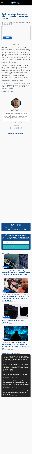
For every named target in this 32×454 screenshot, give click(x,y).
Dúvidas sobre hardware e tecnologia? (16, 228)
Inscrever (16, 247)
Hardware (6, 316)
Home (12, 6)
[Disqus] (16, 156)
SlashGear (10, 91)
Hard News (18, 6)
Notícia (5, 267)
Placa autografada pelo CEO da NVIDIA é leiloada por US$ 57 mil (14, 321)
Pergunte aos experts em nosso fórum (16, 229)
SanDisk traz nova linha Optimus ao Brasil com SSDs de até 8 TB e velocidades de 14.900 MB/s (15, 392)
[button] (2, 2)
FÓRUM (18, 225)
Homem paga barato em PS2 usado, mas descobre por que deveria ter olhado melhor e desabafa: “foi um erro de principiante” (15, 272)
